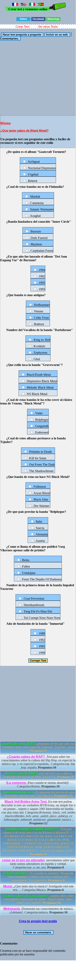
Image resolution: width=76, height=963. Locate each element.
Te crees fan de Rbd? (21, 773)
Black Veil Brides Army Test (26, 801)
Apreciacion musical (18, 792)
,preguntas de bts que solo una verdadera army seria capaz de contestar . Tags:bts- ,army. (38, 747)
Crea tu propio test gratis (38, 921)
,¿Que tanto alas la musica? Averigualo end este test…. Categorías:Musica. (38, 888)
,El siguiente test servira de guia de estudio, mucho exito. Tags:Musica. (38, 793)
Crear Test (22, 26)
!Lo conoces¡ (16, 782)
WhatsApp (53, 19)
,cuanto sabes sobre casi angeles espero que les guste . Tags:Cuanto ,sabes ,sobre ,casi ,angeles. (38, 899)
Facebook (38, 19)
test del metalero (15, 873)
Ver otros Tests (48, 26)
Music (8, 886)
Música (5, 123)
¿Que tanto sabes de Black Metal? (24, 130)
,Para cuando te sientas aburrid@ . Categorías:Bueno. (38, 784)
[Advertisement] (38, 77)
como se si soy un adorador (23, 860)
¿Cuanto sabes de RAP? (26, 756)
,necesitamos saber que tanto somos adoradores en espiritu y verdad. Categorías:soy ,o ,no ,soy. (38, 863)
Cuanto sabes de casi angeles (26, 895)
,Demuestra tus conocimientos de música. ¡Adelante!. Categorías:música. (38, 910)
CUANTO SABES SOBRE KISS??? (32, 829)
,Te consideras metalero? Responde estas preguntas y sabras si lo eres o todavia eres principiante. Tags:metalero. (38, 877)
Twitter (23, 19)
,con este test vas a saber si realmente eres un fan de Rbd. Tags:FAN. (38, 775)
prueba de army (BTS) (19, 743)
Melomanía (11, 908)
